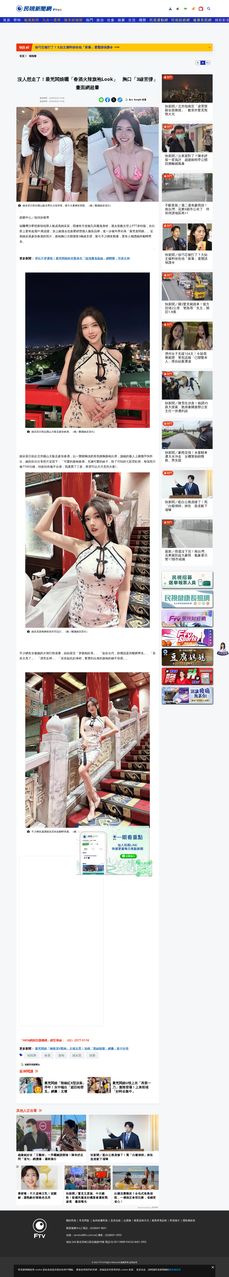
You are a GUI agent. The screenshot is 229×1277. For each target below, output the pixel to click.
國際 (142, 20)
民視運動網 (159, 20)
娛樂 (121, 20)
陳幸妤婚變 (73, 20)
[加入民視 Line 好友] (114, 851)
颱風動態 (31, 20)
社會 (111, 20)
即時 (17, 20)
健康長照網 (202, 20)
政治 (100, 20)
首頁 (7, 20)
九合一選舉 (51, 20)
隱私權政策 (175, 1269)
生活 (132, 20)
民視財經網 (180, 20)
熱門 (89, 20)
